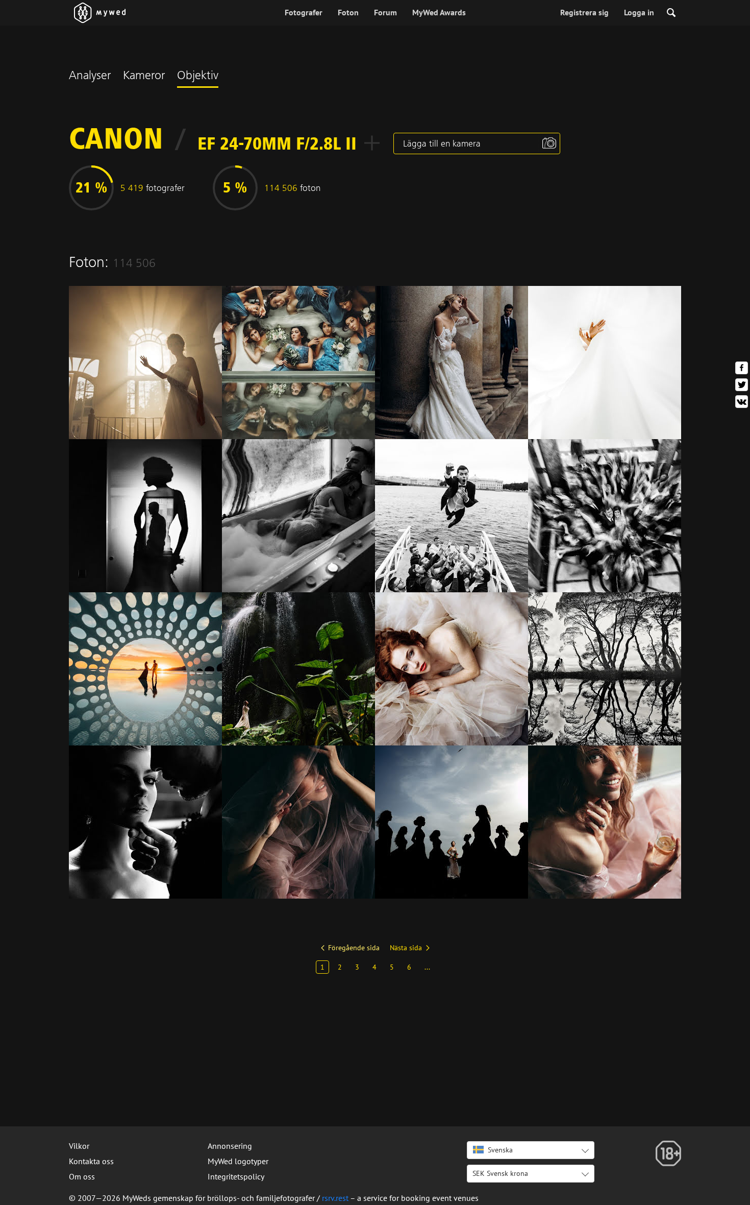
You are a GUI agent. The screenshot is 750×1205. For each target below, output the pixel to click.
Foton (348, 12)
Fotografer (303, 12)
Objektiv (197, 76)
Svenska (500, 1149)
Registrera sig (584, 12)
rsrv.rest (335, 1198)
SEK (500, 1173)
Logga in (639, 12)
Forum (385, 12)
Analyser (90, 76)
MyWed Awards (439, 12)
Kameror (144, 76)
